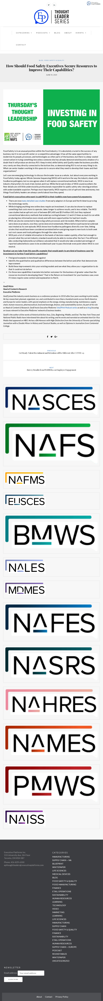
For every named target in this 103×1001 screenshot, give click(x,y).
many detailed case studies (33, 201)
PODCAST (57, 950)
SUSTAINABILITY (60, 895)
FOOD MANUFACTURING (64, 884)
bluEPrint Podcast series (67, 307)
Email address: (10, 973)
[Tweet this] (51, 337)
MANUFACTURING (61, 857)
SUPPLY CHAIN (59, 926)
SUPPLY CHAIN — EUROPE (64, 947)
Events (80, 33)
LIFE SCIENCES (59, 870)
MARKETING (58, 912)
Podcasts (42, 33)
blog (89, 307)
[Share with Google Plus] (55, 337)
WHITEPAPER (58, 867)
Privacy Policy (61, 997)
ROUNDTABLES (59, 954)
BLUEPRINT (57, 863)
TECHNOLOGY (59, 905)
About (68, 33)
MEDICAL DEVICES (61, 874)
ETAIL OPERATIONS (61, 891)
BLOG (41, 60)
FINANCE (56, 888)
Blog (57, 33)
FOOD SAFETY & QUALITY (54, 60)
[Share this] (47, 337)
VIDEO (55, 909)
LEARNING (57, 902)
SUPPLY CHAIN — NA (61, 860)
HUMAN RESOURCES (62, 898)
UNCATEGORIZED (60, 961)
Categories (23, 33)
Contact (21, 45)
